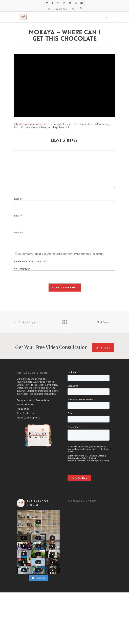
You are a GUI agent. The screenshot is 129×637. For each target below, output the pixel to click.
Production (23, 408)
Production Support (28, 417)
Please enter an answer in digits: (31, 261)
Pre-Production (25, 404)
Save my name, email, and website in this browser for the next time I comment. (60, 253)
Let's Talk (103, 347)
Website (18, 232)
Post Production (26, 413)
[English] (81, 8)
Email (18, 215)
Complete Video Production (33, 400)
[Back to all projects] (64, 321)
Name (18, 198)
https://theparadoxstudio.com (30, 124)
